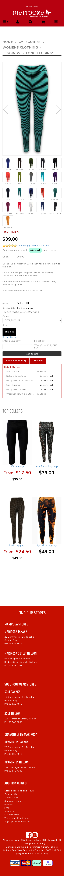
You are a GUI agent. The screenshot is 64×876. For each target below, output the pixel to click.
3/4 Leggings (17, 466)
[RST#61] (42, 193)
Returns (8, 804)
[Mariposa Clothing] (32, 13)
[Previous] (5, 109)
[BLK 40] (55, 163)
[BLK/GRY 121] (31, 177)
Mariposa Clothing (35, 843)
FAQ (6, 807)
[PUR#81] (55, 177)
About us (9, 811)
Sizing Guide (10, 337)
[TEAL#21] (42, 177)
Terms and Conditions (16, 818)
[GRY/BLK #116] (55, 207)
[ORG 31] (8, 177)
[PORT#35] (8, 207)
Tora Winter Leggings (46, 466)
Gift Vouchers (11, 814)
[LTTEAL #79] (19, 193)
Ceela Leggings (17, 545)
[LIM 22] (19, 177)
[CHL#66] (42, 163)
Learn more (49, 250)
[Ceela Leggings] (17, 520)
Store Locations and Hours (19, 790)
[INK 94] (8, 163)
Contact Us (10, 794)
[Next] (58, 109)
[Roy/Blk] (42, 207)
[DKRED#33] (19, 207)
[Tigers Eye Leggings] (46, 520)
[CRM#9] (31, 207)
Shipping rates (12, 801)
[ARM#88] (31, 163)
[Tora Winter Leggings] (46, 441)
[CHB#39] (19, 163)
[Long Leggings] (32, 109)
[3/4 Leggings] (17, 441)
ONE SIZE (9, 332)
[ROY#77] (31, 193)
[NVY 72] (8, 193)
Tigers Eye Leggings (46, 545)
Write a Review (40, 245)
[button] (5, 22)
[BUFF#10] (8, 221)
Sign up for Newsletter (17, 821)
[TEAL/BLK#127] (55, 193)
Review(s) (24, 245)
